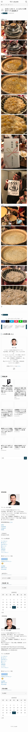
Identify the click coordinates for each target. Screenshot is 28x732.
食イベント (5, 13)
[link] (14, 369)
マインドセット (4, 552)
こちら (18, 366)
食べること (3, 542)
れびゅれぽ (3, 569)
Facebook (3, 526)
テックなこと (4, 541)
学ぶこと (3, 547)
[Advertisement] (14, 475)
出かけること (4, 544)
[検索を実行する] (25, 458)
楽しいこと (3, 546)
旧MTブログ (4, 567)
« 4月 (2, 612)
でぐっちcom (14, 2)
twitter (2, 524)
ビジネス (3, 550)
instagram (3, 528)
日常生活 (3, 549)
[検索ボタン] (26, 2)
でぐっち (14, 347)
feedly (2, 529)
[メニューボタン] (2, 2)
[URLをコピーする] (25, 321)
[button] (3, 321)
